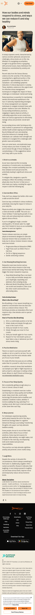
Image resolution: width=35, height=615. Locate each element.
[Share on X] (5, 500)
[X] (15, 514)
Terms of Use (29, 525)
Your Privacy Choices (17, 612)
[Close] (31, 597)
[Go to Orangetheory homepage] (9, 3)
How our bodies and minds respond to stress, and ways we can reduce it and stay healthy (17, 17)
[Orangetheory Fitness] (17, 508)
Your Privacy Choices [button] (29, 517)
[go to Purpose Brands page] (8, 555)
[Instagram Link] (20, 514)
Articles (17, 523)
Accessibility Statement (6, 531)
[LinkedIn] (25, 514)
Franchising (6, 524)
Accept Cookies (10, 608)
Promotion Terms (29, 528)
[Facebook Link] (10, 514)
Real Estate (6, 527)
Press (6, 521)
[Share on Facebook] (3, 500)
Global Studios (17, 517)
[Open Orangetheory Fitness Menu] (2, 3)
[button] (19, 3)
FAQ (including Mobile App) (6, 517)
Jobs (17, 520)
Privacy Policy (29, 522)
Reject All (24, 608)
